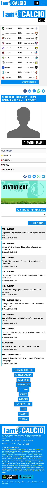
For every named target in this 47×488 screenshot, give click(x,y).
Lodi (12, 460)
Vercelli (25, 471)
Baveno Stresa (30, 28)
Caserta (38, 453)
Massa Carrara (34, 460)
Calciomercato (16, 453)
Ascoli (30, 449)
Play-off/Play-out (23, 404)
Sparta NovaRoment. (11, 33)
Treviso (41, 469)
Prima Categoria (8, 229)
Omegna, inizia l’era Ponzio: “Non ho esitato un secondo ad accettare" (23, 305)
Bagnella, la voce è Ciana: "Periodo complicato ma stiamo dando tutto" (23, 276)
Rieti (11, 467)
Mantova (26, 460)
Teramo (20, 469)
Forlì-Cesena (28, 456)
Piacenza (38, 463)
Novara (32, 462)
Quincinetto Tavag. (29, 38)
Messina (4, 462)
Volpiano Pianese (9, 48)
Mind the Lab (5, 440)
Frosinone (35, 456)
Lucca (16, 460)
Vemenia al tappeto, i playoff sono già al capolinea (20, 346)
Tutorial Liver (5, 482)
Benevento (12, 451)
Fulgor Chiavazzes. (29, 43)
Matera (41, 460)
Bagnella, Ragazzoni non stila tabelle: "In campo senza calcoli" (22, 319)
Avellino (38, 449)
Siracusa (4, 469)
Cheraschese (30, 67)
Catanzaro (10, 454)
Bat (3, 451)
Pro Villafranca (9, 62)
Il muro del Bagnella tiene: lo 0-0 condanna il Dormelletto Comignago (23, 359)
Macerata (21, 460)
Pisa (42, 463)
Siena (42, 467)
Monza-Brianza (21, 462)
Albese (7, 72)
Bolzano (32, 451)
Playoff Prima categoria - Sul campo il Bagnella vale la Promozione (22, 262)
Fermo (7, 456)
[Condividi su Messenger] (34, 91)
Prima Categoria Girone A (11, 300)
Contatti (41, 482)
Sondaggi (23, 418)
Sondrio (10, 469)
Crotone (35, 454)
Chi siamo (5, 483)
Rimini (15, 467)
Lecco (4, 460)
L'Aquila (24, 458)
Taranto (15, 469)
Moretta (7, 58)
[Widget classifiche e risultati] (25, 477)
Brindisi (4, 453)
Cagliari (9, 453)
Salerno (28, 467)
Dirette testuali (23, 384)
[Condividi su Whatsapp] (39, 91)
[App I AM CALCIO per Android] (10, 477)
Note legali (18, 482)
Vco (16, 471)
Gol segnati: (7, 151)
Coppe (23, 408)
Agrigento (5, 449)
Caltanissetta (24, 453)
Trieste (4, 471)
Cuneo (40, 454)
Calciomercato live (23, 374)
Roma (19, 467)
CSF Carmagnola (29, 58)
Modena (14, 462)
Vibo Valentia (35, 471)
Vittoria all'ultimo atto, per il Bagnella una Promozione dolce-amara (21, 248)
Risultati (23, 394)
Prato (20, 465)
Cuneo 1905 (8, 77)
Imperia (15, 458)
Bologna (27, 451)
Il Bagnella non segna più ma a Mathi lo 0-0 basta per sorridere (21, 291)
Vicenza (42, 471)
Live (36, 3)
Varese (12, 471)
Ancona (17, 449)
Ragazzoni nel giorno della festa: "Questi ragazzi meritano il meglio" (23, 234)
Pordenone (10, 465)
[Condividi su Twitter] (30, 91)
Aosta (22, 449)
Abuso (29, 482)
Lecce (39, 458)
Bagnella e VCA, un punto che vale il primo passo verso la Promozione (23, 333)
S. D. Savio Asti (30, 62)
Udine (8, 471)
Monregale (31, 77)
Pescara (32, 463)
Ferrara (12, 456)
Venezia (20, 471)
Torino (27, 469)
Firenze (17, 456)
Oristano (41, 462)
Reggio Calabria (37, 465)
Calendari (23, 399)
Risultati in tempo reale (23, 369)
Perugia (23, 463)
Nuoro (36, 462)
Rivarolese (8, 43)
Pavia (18, 463)
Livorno (8, 460)
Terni (24, 469)
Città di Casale (30, 33)
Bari (41, 449)
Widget (12, 482)
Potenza (15, 465)
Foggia (22, 456)
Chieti (15, 454)
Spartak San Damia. (28, 72)
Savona (38, 467)
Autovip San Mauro (29, 48)
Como (19, 454)
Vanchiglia (8, 53)
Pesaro (27, 463)
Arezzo (26, 449)
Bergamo (18, 451)
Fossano (7, 67)
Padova (4, 463)
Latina (35, 458)
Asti (34, 449)
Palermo (9, 463)
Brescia (38, 451)
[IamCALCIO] (23, 430)
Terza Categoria (8, 343)
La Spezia (30, 458)
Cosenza (23, 454)
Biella (23, 451)
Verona (29, 471)
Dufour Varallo (9, 28)
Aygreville (7, 38)
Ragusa (24, 465)
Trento (36, 469)
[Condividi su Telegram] (43, 91)
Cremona (29, 454)
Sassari (33, 467)
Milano (9, 462)
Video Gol (23, 413)
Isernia (19, 458)
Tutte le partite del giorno (29, 82)
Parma (14, 463)
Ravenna (29, 465)
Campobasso (32, 453)
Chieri (32, 53)
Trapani (32, 469)
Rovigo (23, 467)
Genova (41, 456)
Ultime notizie (23, 379)
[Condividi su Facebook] (25, 91)
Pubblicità (35, 482)
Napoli (28, 462)
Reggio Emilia (6, 467)
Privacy (24, 482)
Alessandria (11, 449)
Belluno (7, 451)
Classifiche (23, 389)
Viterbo (4, 472)
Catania (4, 454)
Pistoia (4, 465)
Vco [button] (41, 20)
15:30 (20, 28)
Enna (3, 456)
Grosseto (9, 458)
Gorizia (4, 458)
